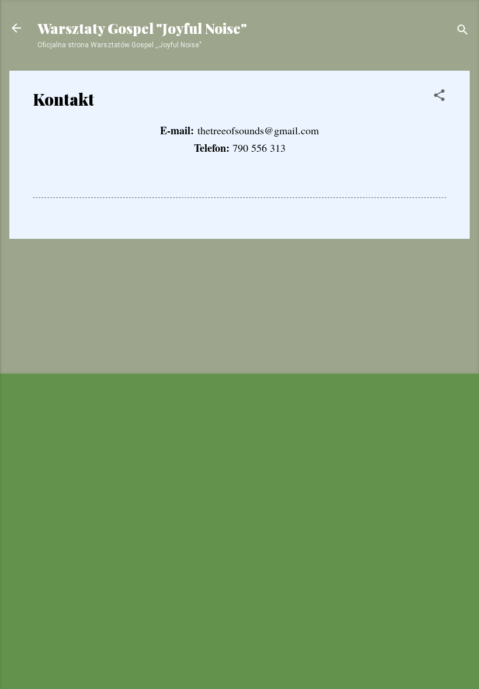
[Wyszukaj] (463, 32)
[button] (439, 97)
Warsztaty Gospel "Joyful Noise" (142, 28)
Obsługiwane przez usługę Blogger (247, 659)
